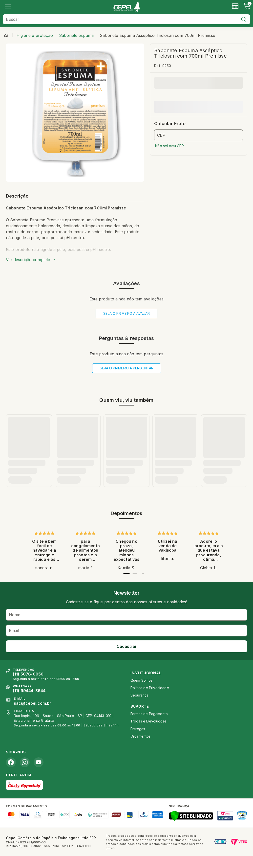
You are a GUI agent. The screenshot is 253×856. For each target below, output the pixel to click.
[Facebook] (11, 762)
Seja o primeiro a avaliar (126, 313)
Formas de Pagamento (149, 714)
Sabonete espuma (76, 35)
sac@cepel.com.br (32, 703)
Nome (15, 615)
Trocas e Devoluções (148, 721)
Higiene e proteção (35, 35)
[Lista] (8, 6)
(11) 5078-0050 (28, 674)
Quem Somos (141, 680)
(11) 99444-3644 (29, 690)
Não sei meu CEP (169, 146)
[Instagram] (25, 762)
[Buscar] (244, 19)
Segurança (139, 695)
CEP (161, 135)
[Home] (126, 6)
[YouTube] (38, 762)
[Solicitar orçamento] (235, 6)
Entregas (137, 729)
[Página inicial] (6, 35)
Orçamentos (140, 736)
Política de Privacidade (149, 688)
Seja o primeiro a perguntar (126, 368)
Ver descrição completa (28, 259)
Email (14, 630)
